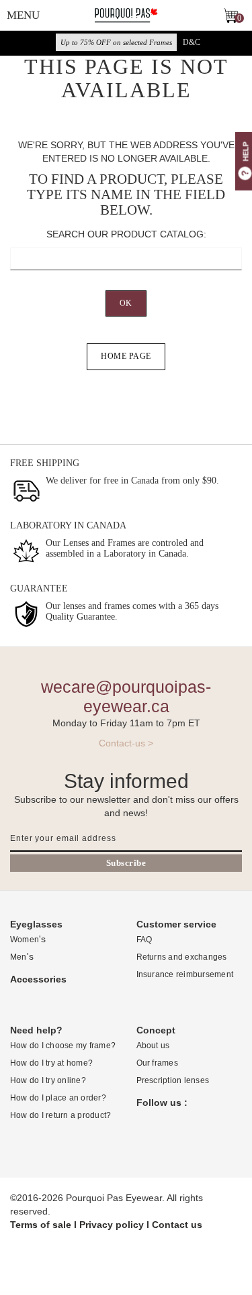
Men (18, 957)
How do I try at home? (51, 1063)
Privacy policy (111, 1224)
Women (24, 939)
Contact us (177, 1224)
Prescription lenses (173, 1080)
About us (153, 1045)
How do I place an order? (58, 1098)
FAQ (144, 939)
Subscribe (126, 863)
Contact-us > (126, 743)
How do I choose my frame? (63, 1045)
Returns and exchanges (181, 957)
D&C (191, 42)
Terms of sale (40, 1224)
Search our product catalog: (126, 234)
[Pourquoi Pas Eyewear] (126, 14)
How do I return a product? (60, 1115)
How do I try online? (48, 1080)
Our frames (157, 1063)
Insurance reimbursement (185, 974)
